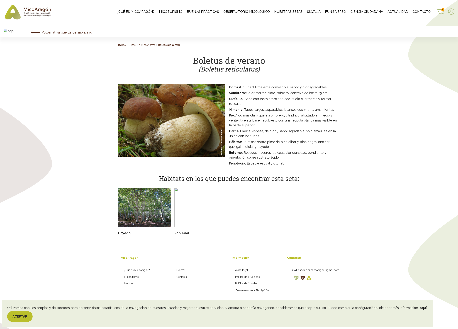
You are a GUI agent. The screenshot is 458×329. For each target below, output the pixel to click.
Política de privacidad (247, 276)
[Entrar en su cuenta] (451, 11)
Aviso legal (241, 270)
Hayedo (124, 233)
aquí (423, 308)
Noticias (128, 283)
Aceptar (20, 316)
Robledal (181, 233)
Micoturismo (131, 276)
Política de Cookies (246, 283)
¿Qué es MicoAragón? (137, 270)
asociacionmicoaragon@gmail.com (318, 270)
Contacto (181, 276)
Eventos (181, 270)
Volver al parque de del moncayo (67, 32)
